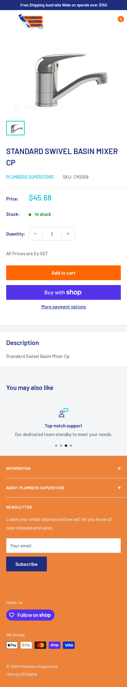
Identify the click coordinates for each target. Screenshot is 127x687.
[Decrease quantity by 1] (35, 233)
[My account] (103, 21)
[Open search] (91, 21)
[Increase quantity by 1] (68, 233)
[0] (116, 22)
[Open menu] (9, 22)
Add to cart (63, 273)
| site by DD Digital (21, 674)
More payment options (63, 306)
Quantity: (15, 233)
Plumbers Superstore (30, 177)
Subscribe (26, 564)
